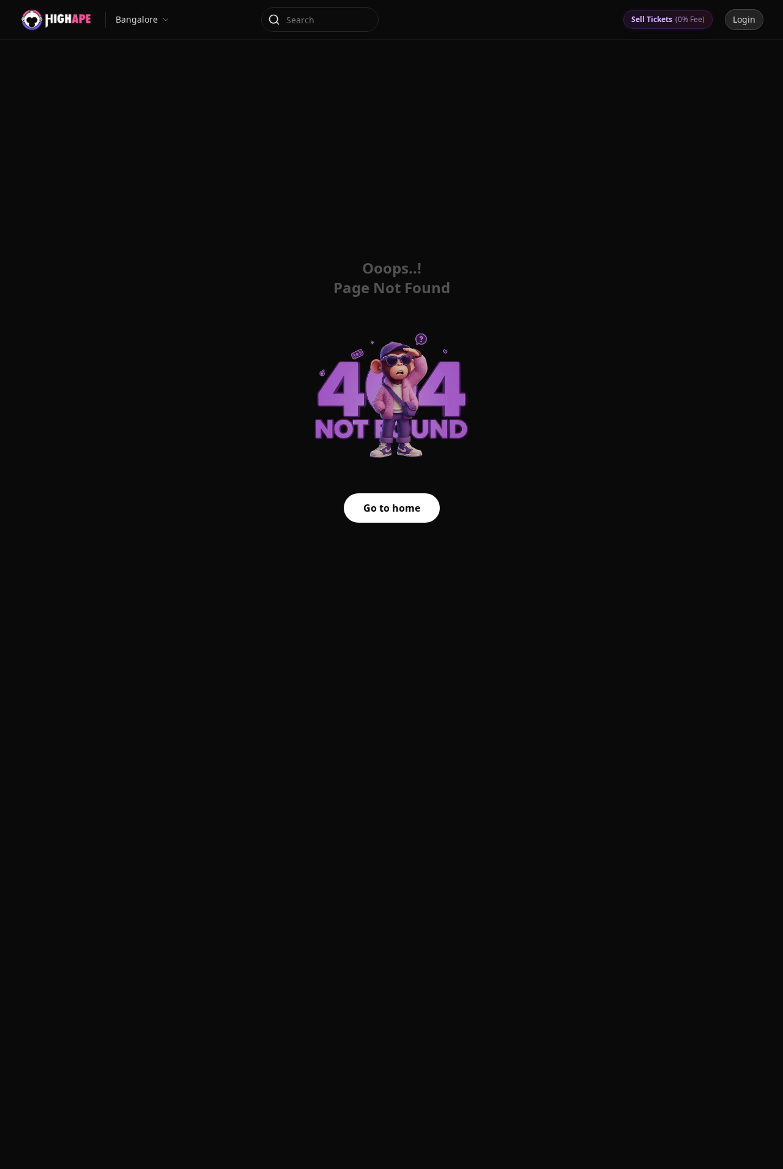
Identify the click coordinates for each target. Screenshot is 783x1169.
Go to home (391, 508)
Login (744, 19)
